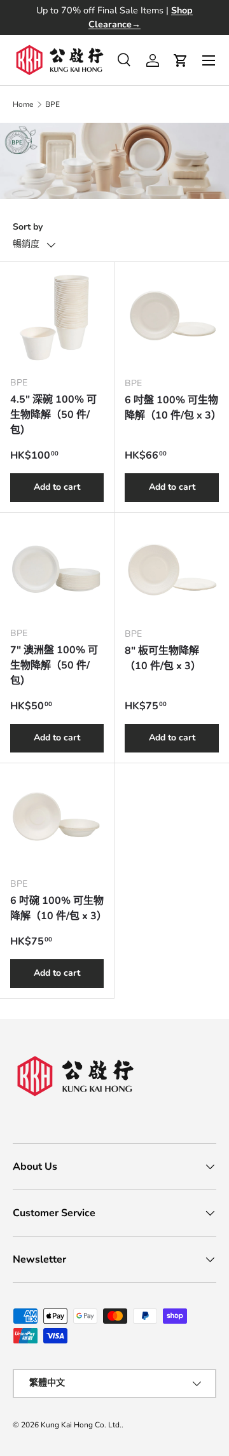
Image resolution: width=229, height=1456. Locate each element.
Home (23, 104)
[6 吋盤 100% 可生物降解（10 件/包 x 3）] (172, 319)
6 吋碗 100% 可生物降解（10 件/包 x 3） (58, 908)
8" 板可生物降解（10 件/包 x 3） (163, 658)
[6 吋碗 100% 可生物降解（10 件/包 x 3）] (57, 820)
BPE (52, 104)
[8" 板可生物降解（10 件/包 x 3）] (172, 570)
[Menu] (209, 60)
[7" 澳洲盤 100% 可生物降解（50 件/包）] (57, 569)
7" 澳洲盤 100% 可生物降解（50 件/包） (54, 665)
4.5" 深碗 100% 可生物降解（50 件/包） (53, 414)
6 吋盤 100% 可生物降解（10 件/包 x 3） (173, 407)
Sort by (28, 227)
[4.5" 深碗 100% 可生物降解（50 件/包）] (57, 319)
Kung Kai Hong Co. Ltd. (81, 1425)
